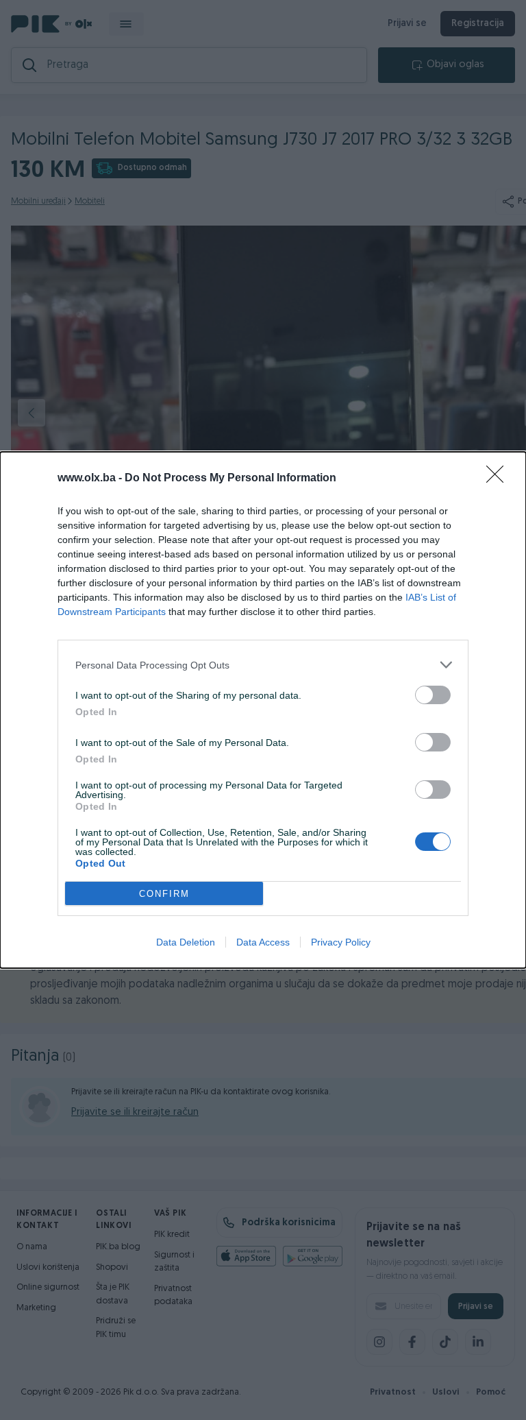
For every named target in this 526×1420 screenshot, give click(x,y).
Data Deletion (185, 942)
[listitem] (263, 665)
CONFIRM (164, 894)
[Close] (499, 479)
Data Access (263, 942)
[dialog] (263, 710)
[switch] (433, 695)
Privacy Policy (341, 942)
